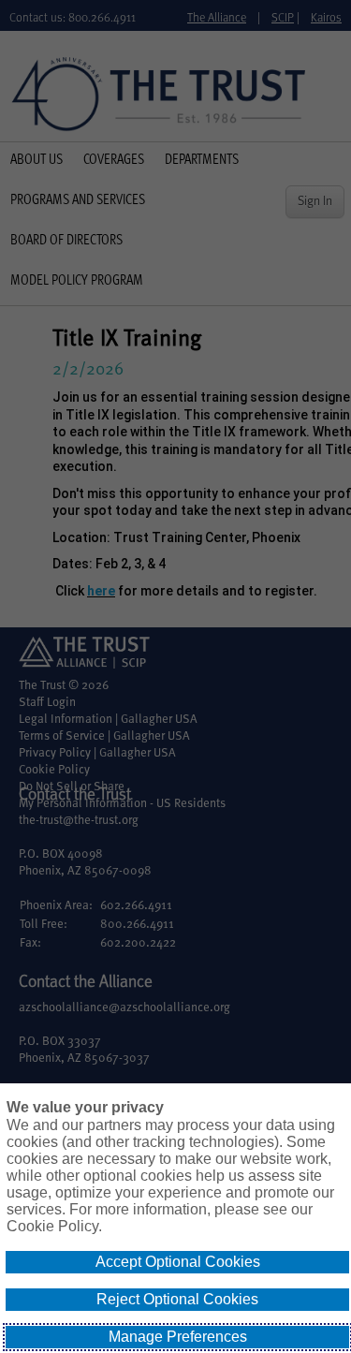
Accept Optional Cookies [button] (177, 1262)
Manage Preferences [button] (178, 1337)
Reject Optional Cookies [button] (177, 1299)
